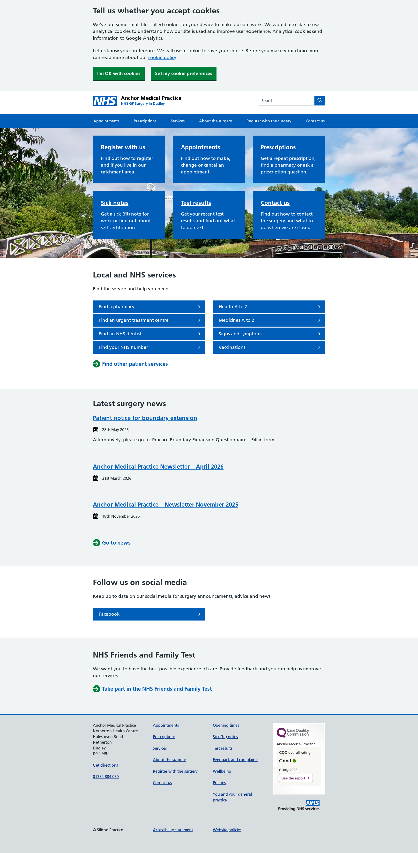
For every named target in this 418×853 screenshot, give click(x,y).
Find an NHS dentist (120, 334)
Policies (219, 782)
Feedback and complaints (235, 759)
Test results (196, 202)
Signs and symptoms (240, 334)
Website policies (227, 829)
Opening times (226, 725)
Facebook (109, 614)
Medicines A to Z (236, 320)
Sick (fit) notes (225, 736)
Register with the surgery (268, 121)
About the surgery (215, 121)
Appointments (106, 121)
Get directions (105, 765)
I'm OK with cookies (118, 73)
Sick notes (114, 202)
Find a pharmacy (116, 306)
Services (178, 121)
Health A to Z (233, 306)
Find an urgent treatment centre (134, 320)
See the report (293, 778)
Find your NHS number (123, 347)
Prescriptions (145, 121)
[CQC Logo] (293, 737)
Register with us (123, 147)
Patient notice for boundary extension (145, 417)
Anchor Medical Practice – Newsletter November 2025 (165, 504)
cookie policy (162, 57)
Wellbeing (222, 771)
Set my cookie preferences (183, 73)
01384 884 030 (106, 776)
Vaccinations (232, 347)
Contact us (315, 121)
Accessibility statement (173, 829)
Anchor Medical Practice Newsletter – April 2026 (158, 466)
